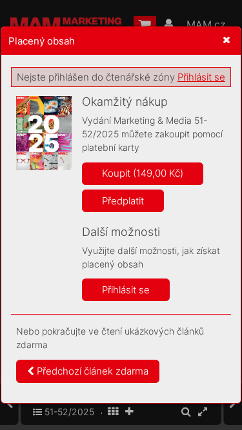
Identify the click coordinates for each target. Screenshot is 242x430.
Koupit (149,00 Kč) (142, 173)
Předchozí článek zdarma (91, 371)
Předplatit (123, 201)
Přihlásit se (201, 77)
